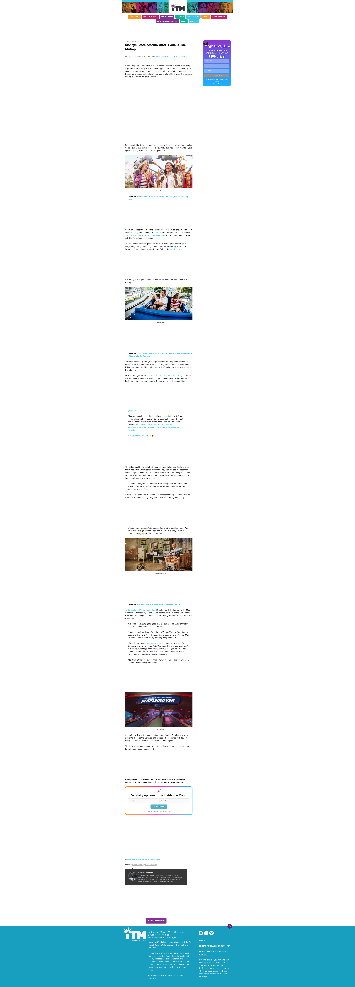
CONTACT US (205, 946)
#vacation (132, 430)
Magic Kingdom (138, 864)
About (183, 21)
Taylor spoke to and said (141, 610)
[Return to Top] (229, 926)
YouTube (201, 933)
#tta (146, 427)
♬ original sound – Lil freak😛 (141, 435)
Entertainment (167, 16)
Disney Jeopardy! (218, 16)
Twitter (211, 933)
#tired (178, 427)
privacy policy (205, 962)
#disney (143, 424)
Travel (205, 16)
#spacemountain (155, 427)
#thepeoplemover (135, 427)
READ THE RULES (217, 83)
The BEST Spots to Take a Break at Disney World (158, 604)
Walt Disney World (152, 860)
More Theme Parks (150, 16)
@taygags (132, 411)
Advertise (194, 21)
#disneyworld (153, 424)
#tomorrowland (166, 424)
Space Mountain (175, 249)
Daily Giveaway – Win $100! (167, 21)
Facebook (206, 933)
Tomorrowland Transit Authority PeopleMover (145, 235)
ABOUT (202, 940)
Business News (193, 16)
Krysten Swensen (162, 56)
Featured (180, 16)
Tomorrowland (151, 864)
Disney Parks (135, 16)
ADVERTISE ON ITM (221, 946)
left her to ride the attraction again (170, 375)
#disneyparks (169, 427)
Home (127, 41)
